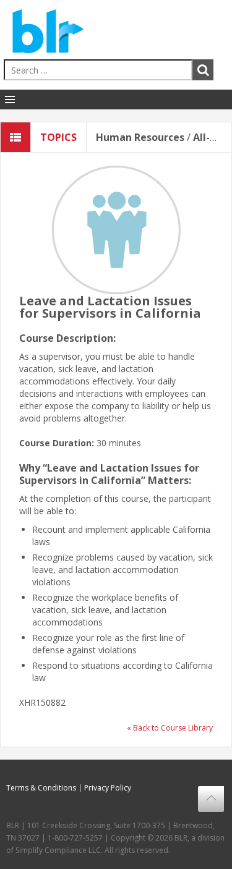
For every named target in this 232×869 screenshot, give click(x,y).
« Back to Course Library (170, 728)
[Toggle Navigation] (10, 99)
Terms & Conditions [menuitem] (41, 788)
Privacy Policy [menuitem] (107, 788)
